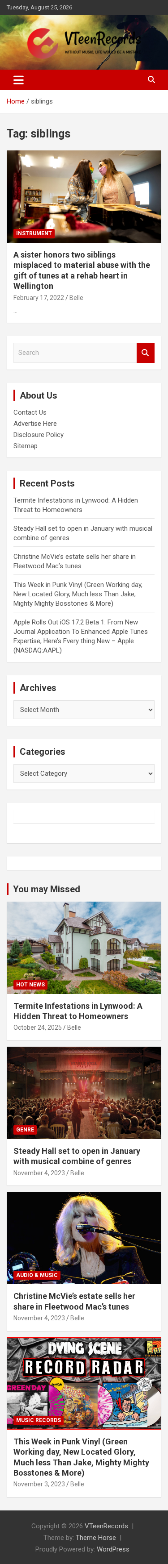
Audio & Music (37, 1275)
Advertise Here (35, 424)
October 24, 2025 (37, 1027)
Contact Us (30, 412)
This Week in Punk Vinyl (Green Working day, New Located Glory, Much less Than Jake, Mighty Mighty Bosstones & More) (77, 594)
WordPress (113, 1549)
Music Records (38, 1420)
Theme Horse (96, 1538)
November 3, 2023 (39, 1484)
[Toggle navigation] (18, 80)
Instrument (34, 233)
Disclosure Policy (38, 435)
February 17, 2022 (38, 297)
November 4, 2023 (39, 1173)
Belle (76, 297)
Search (146, 353)
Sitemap (25, 446)
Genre (25, 1130)
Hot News (30, 985)
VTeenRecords (106, 1526)
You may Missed (46, 889)
